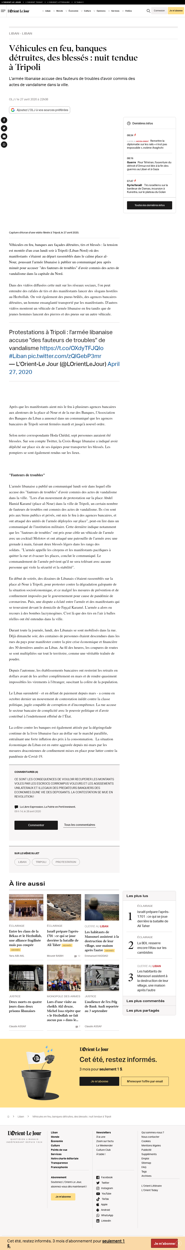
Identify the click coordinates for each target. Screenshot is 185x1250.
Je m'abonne (164, 1243)
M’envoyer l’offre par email (145, 1081)
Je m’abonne (99, 1081)
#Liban (18, 355)
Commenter (36, 825)
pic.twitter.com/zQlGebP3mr (65, 355)
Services (56, 1154)
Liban (14, 33)
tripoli (41, 862)
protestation (66, 862)
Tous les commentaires (79, 825)
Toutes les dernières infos (150, 205)
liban (22, 862)
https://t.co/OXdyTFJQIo (72, 348)
